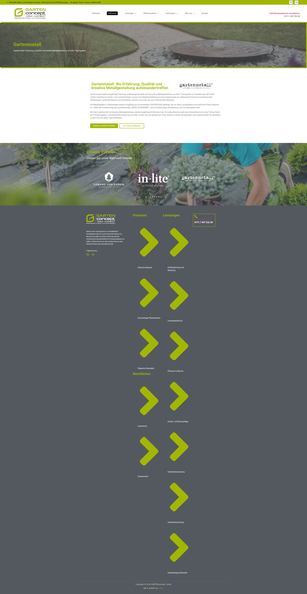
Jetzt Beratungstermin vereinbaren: (284, 13)
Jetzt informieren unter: (203, 220)
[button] (89, 180)
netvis (161, 588)
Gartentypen (170, 13)
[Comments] (296, 2)
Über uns (188, 13)
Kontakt (205, 13)
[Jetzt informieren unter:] (196, 216)
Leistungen (129, 13)
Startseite (96, 13)
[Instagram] (291, 2)
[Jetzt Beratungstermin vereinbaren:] (298, 9)
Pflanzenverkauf (149, 13)
